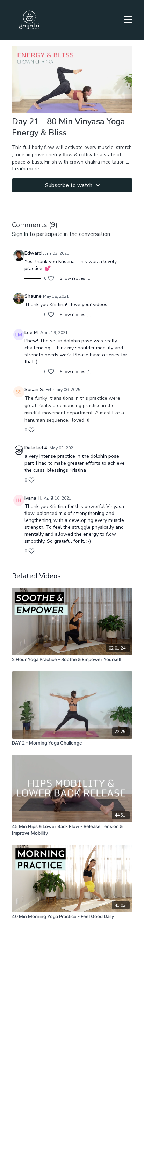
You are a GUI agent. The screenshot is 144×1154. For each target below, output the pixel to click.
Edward (33, 253)
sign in (20, 234)
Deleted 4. (36, 448)
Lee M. (31, 332)
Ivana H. (33, 498)
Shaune (33, 296)
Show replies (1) (76, 278)
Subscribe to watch (68, 185)
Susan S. (34, 389)
